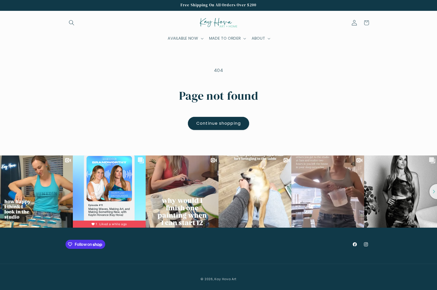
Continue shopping (218, 123)
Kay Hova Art (225, 279)
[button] (71, 23)
